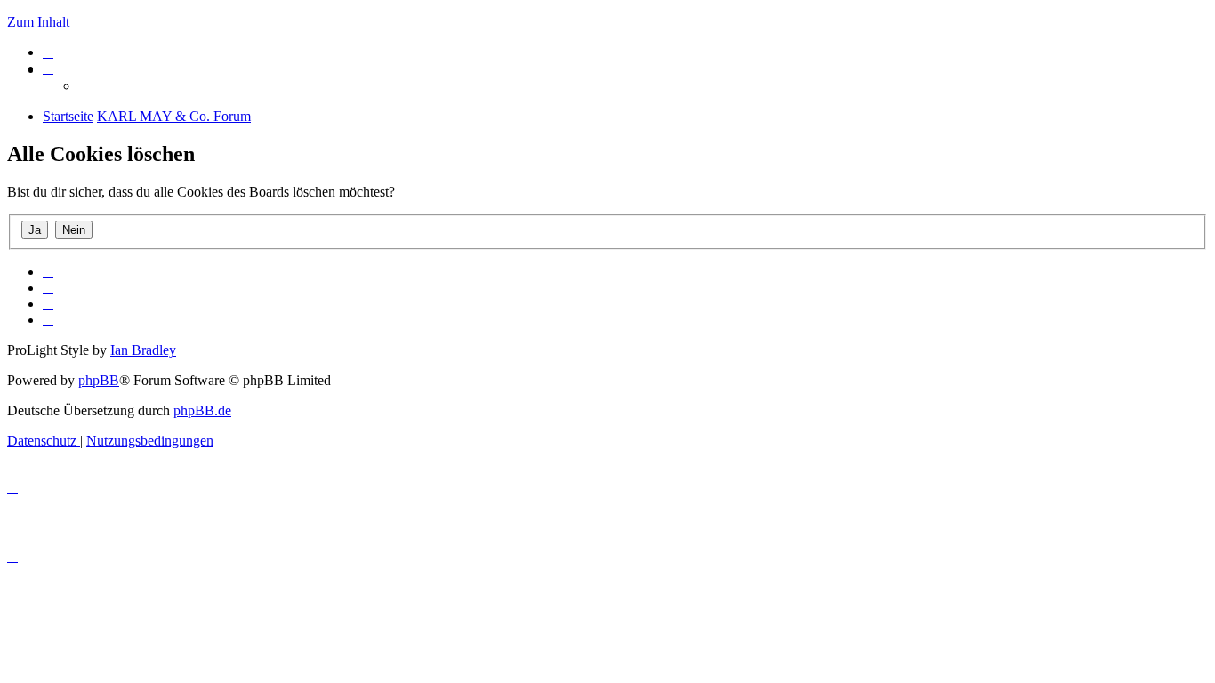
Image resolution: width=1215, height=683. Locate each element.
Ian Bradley (143, 350)
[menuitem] (48, 52)
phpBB (98, 380)
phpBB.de (202, 410)
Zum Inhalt (38, 21)
